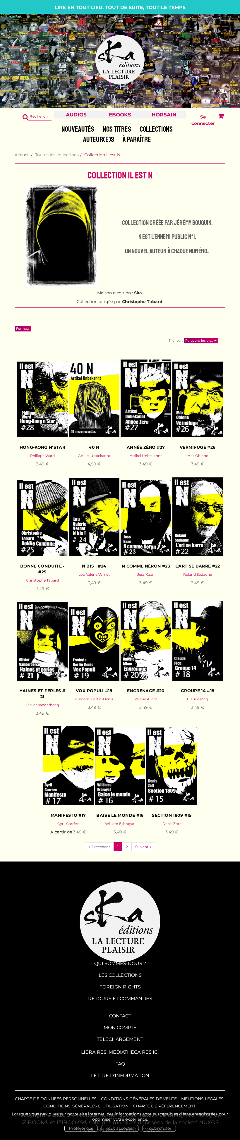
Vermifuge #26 (198, 447)
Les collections (120, 975)
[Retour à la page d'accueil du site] (120, 60)
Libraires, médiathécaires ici (120, 1052)
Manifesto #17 (68, 815)
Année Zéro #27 (146, 447)
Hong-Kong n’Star (43, 447)
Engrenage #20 (146, 690)
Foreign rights (120, 987)
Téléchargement (120, 1039)
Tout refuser (159, 1128)
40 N (94, 447)
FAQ (120, 1064)
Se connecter (203, 120)
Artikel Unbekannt (94, 455)
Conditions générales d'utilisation (85, 1106)
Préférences (81, 1128)
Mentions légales (202, 1098)
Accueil (22, 154)
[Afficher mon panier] (219, 120)
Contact (120, 1016)
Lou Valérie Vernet (94, 574)
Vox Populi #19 (94, 690)
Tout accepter (120, 1128)
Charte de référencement (164, 1106)
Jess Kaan (146, 574)
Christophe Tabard (42, 580)
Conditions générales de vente (139, 1098)
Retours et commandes (120, 998)
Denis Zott (171, 823)
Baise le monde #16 (119, 815)
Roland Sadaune (197, 574)
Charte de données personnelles (56, 1098)
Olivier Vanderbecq (42, 705)
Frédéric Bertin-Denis (94, 699)
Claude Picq (197, 699)
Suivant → (143, 847)
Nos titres (117, 129)
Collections (156, 129)
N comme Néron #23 (146, 566)
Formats (22, 328)
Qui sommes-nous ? (120, 963)
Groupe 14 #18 (198, 690)
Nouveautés (77, 129)
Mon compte (120, 1027)
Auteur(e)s (98, 139)
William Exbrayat (120, 823)
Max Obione (197, 455)
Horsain (164, 115)
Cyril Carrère (68, 823)
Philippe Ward (42, 455)
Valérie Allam (146, 699)
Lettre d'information (120, 1075)
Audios (76, 115)
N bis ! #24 (94, 566)
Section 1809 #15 (171, 815)
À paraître (137, 139)
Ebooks (120, 115)
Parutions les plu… (199, 340)
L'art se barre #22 (197, 566)
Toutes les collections (57, 154)
